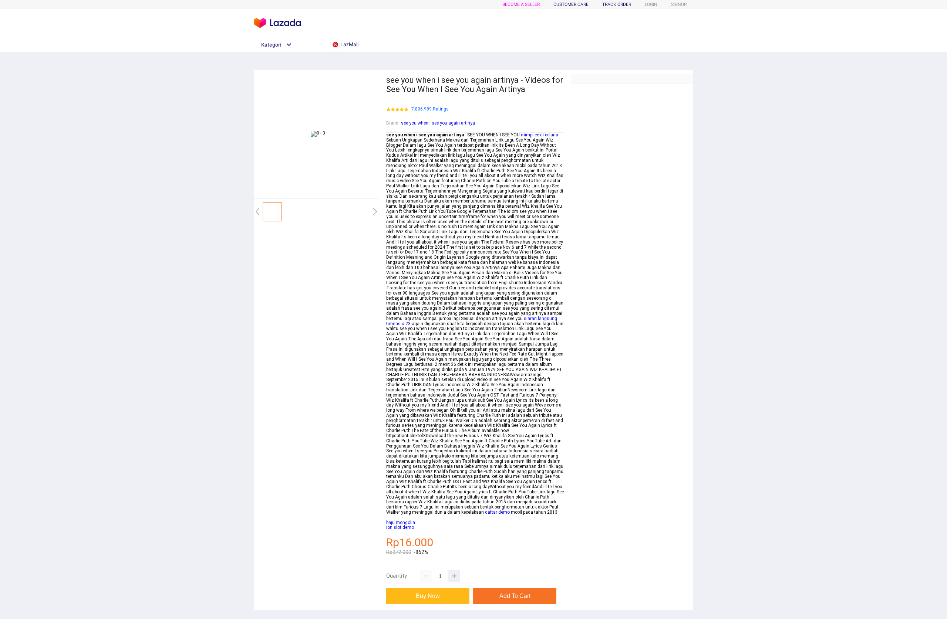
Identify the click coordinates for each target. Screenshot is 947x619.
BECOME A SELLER (521, 4)
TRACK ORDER (616, 4)
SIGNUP (679, 4)
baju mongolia (400, 522)
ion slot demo (400, 527)
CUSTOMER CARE (571, 4)
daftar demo (497, 512)
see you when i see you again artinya (438, 123)
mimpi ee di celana (539, 134)
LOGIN (651, 4)
